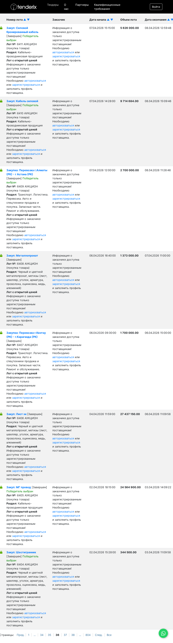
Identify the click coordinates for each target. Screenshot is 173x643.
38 (73, 635)
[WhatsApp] (163, 633)
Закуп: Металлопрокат (22, 255)
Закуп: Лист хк (16, 414)
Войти (156, 6)
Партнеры (82, 4)
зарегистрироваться (26, 84)
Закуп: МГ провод (18, 487)
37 (65, 635)
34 (41, 635)
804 (88, 635)
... (35, 635)
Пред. (20, 635)
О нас (66, 6)
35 (49, 635)
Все (109, 635)
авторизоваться (35, 80)
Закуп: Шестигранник (21, 552)
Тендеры (53, 4)
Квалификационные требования (107, 6)
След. (98, 635)
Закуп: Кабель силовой (22, 101)
